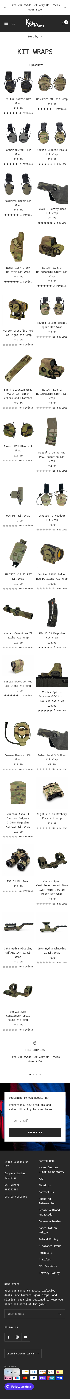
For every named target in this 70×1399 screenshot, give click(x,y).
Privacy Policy (49, 1272)
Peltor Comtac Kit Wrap (18, 101)
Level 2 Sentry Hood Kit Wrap (52, 211)
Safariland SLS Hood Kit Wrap (52, 757)
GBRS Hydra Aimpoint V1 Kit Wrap (52, 950)
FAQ (41, 1178)
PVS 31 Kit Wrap (18, 881)
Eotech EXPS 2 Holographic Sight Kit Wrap (52, 394)
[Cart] (64, 23)
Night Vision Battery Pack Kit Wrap (52, 816)
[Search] (13, 23)
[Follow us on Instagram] (17, 1337)
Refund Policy (48, 1239)
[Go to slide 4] (40, 1074)
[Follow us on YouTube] (25, 1337)
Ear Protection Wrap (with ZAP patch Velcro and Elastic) (18, 394)
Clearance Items (50, 1246)
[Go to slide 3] (36, 1074)
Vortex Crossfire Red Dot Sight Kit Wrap (18, 332)
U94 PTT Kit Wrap (18, 515)
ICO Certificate (15, 1196)
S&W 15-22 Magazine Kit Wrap (51, 635)
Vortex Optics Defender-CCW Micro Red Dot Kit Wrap (51, 696)
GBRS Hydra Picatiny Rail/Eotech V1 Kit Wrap (18, 952)
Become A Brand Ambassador (49, 1212)
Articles (45, 1259)
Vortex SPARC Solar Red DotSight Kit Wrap (52, 576)
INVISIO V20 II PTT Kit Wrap (18, 576)
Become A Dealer (50, 1221)
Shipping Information (47, 1201)
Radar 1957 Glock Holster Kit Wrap (18, 269)
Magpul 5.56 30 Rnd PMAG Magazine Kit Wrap (51, 456)
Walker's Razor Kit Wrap (18, 203)
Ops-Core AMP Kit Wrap (52, 99)
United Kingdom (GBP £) (21, 1353)
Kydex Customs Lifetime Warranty (51, 1169)
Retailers (45, 1252)
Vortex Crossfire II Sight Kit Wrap (18, 635)
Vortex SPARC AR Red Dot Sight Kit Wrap (18, 683)
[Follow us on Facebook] (8, 1337)
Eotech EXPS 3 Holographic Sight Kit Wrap (52, 272)
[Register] (59, 1313)
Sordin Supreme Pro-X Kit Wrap (52, 152)
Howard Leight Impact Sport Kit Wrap (52, 324)
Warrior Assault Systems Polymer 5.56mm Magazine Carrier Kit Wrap (18, 820)
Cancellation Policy (48, 1230)
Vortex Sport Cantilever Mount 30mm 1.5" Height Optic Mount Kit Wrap (52, 887)
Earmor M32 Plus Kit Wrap (18, 448)
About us (45, 1185)
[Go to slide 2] (33, 1074)
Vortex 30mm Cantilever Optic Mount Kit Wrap (18, 1016)
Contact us (46, 1192)
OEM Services (48, 1266)
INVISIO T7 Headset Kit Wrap (51, 517)
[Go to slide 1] (30, 1074)
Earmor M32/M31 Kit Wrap (18, 152)
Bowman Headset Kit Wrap (18, 757)
